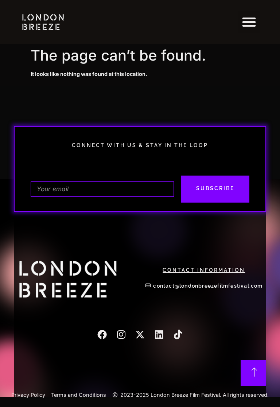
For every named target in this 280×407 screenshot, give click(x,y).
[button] (249, 22)
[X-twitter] (140, 334)
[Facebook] (102, 334)
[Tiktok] (177, 334)
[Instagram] (121, 334)
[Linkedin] (158, 334)
